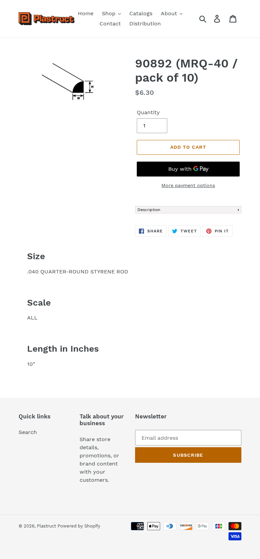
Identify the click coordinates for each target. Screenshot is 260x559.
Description (148, 209)
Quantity (148, 112)
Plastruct (46, 526)
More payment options (188, 185)
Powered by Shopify (79, 526)
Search (28, 432)
